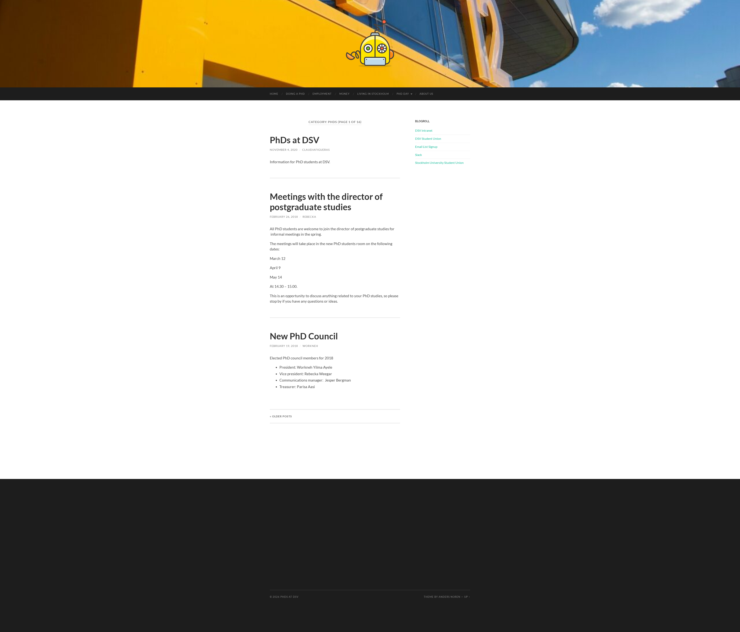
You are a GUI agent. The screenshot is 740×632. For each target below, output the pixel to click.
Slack (418, 155)
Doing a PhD (295, 93)
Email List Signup (426, 146)
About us (426, 93)
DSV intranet (423, 130)
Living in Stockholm (373, 93)
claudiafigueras (316, 149)
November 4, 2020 (284, 149)
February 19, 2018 (284, 345)
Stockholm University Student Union (439, 162)
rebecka (309, 216)
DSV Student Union (428, 138)
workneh (310, 345)
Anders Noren (449, 596)
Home (274, 93)
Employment (322, 93)
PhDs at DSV (294, 140)
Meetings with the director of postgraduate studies (326, 201)
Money (344, 93)
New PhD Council (304, 336)
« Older (281, 416)
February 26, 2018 (284, 216)
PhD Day (403, 93)
